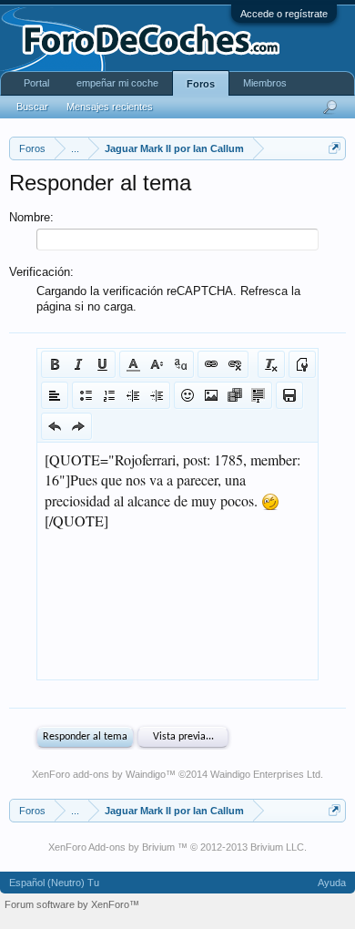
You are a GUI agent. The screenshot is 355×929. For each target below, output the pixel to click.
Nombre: (31, 217)
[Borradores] (289, 395)
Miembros (265, 82)
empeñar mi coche (117, 82)
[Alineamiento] (55, 395)
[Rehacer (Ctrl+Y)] (78, 426)
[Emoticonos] (187, 395)
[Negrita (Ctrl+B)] (55, 364)
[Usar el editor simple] (302, 364)
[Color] (133, 364)
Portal (36, 82)
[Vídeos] (235, 395)
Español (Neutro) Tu (54, 882)
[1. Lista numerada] (109, 395)
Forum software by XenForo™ (72, 904)
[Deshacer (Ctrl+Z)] (55, 426)
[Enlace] (211, 364)
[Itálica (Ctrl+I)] (78, 364)
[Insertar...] (258, 395)
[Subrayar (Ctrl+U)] (102, 364)
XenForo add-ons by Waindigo (99, 774)
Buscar (32, 106)
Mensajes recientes (109, 106)
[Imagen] (211, 395)
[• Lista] (85, 395)
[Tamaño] (156, 364)
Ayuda (332, 882)
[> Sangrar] (156, 395)
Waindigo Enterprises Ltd (265, 774)
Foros (201, 83)
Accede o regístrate (284, 13)
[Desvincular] (235, 364)
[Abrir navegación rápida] (334, 148)
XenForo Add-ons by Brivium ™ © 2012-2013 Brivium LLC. (177, 847)
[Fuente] (180, 364)
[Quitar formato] (271, 364)
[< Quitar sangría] (133, 395)
